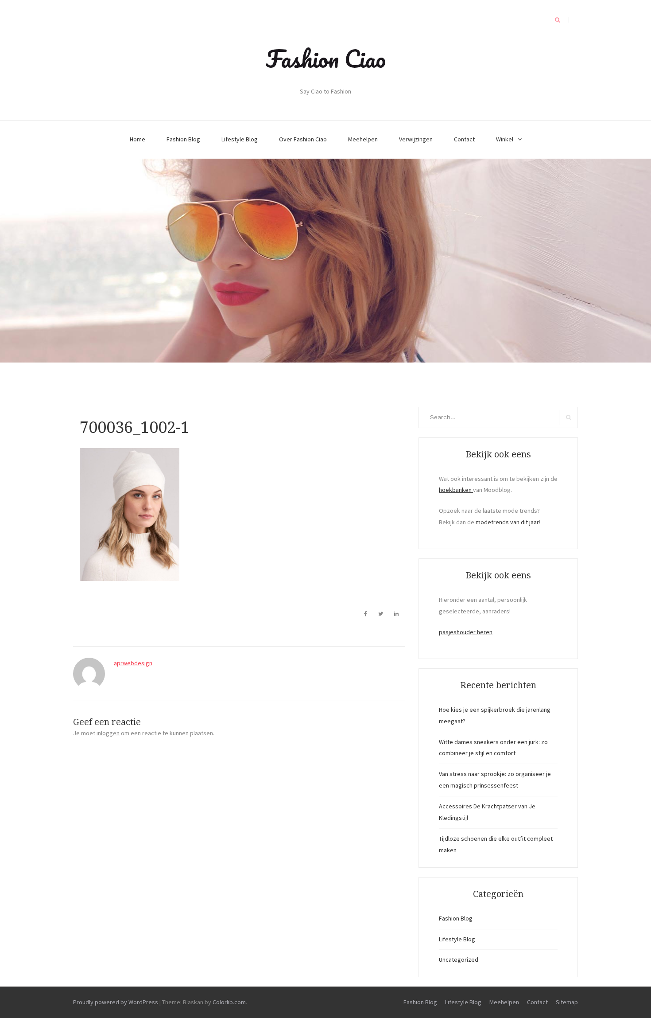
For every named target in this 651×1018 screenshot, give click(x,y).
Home (137, 139)
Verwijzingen (416, 139)
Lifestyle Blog (239, 139)
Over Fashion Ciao (303, 139)
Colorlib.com (229, 1002)
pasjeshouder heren (465, 632)
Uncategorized (458, 959)
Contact (464, 139)
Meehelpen (363, 139)
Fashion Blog (183, 139)
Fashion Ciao (326, 58)
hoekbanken (456, 490)
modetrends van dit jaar (507, 522)
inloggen (108, 733)
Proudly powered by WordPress (115, 1002)
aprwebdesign (133, 663)
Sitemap (567, 1002)
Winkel (504, 139)
